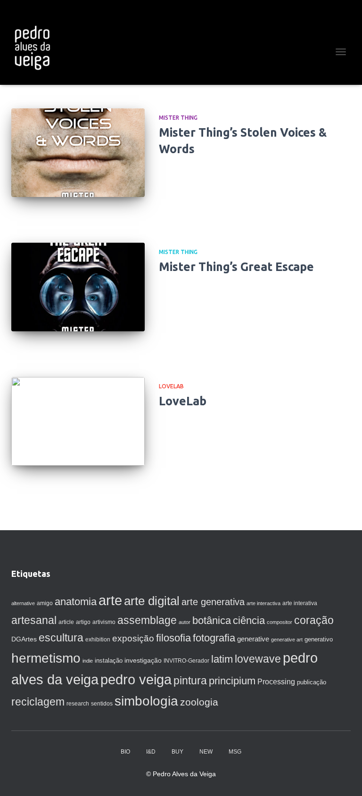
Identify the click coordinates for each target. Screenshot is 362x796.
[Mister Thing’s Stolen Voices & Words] (78, 152)
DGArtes (24, 639)
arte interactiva (263, 603)
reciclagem (38, 702)
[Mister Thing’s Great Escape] (78, 287)
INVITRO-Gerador (186, 660)
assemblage (147, 620)
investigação (143, 660)
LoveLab (171, 386)
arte (110, 600)
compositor (279, 622)
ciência (249, 620)
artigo (83, 622)
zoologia (199, 702)
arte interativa (299, 603)
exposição (133, 638)
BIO (125, 751)
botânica (211, 620)
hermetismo (46, 658)
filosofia (173, 638)
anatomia (76, 601)
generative (253, 639)
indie (87, 661)
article (66, 622)
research (77, 703)
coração (314, 620)
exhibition (97, 639)
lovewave (258, 659)
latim (222, 659)
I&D (151, 751)
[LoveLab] (78, 421)
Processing (276, 682)
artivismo (103, 622)
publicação (311, 682)
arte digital (152, 600)
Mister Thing (178, 118)
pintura (190, 680)
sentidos (102, 703)
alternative (23, 603)
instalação (109, 660)
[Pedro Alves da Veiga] (35, 47)
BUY (177, 751)
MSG (235, 751)
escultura (61, 638)
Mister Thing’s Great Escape (236, 266)
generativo (318, 639)
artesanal (34, 620)
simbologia (146, 701)
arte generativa (213, 602)
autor (184, 622)
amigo (45, 603)
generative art (287, 639)
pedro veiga (136, 679)
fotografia (214, 638)
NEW (206, 751)
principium (232, 681)
